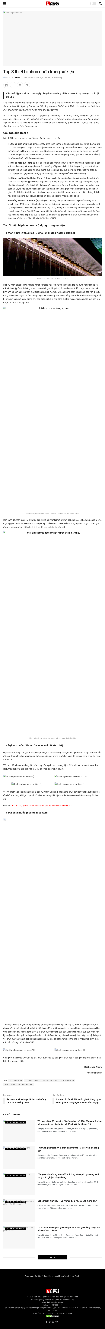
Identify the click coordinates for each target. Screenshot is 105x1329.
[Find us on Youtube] (57, 1321)
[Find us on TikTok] (50, 1321)
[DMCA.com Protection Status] (52, 1316)
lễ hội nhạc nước (32, 1080)
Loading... (52, 1257)
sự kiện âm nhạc (50, 1080)
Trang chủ (29, 1276)
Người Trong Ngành (61, 1276)
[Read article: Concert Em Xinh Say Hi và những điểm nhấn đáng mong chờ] (19, 1210)
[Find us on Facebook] (46, 1321)
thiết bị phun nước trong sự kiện (18, 1084)
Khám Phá (47, 1276)
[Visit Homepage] (52, 3)
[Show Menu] (4, 3)
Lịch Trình (75, 1276)
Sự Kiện (38, 1276)
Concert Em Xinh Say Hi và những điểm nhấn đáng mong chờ (66, 1201)
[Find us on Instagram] (53, 1321)
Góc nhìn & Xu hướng (53, 78)
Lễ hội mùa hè (16, 1080)
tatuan (17, 78)
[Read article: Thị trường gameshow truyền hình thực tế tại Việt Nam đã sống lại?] (19, 1157)
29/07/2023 (28, 78)
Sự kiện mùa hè (67, 1080)
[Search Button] (100, 3)
